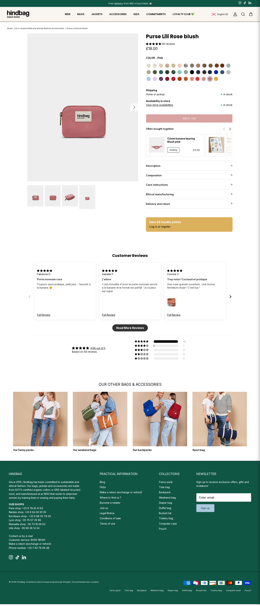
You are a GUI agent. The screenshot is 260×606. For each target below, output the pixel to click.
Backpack (165, 492)
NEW (67, 14)
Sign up (205, 508)
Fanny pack (166, 481)
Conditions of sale (110, 518)
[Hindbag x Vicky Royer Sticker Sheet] (216, 145)
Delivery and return (158, 203)
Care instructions (157, 184)
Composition (154, 175)
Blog (102, 481)
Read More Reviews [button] (130, 328)
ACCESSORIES (118, 14)
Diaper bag (165, 502)
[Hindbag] (18, 14)
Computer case (168, 523)
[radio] (148, 65)
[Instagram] (240, 2)
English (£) (222, 14)
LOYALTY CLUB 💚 (183, 14)
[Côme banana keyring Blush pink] (156, 145)
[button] (154, 43)
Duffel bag (165, 508)
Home (10, 28)
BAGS (80, 14)
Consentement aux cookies (85, 582)
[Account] (234, 14)
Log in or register (160, 226)
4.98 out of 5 (97, 348)
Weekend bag (167, 497)
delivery (118, 3)
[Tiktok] (245, 2)
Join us (104, 508)
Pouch (162, 528)
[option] (82, 107)
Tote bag (164, 487)
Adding (173, 150)
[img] (44, 270)
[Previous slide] (29, 297)
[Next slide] (230, 297)
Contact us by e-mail (21, 535)
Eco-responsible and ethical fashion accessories (40, 28)
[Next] (134, 107)
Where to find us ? (110, 497)
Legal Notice (107, 513)
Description (153, 165)
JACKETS (96, 14)
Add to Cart (189, 118)
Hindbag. (21, 582)
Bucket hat (165, 513)
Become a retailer (110, 502)
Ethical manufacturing (160, 194)
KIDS (136, 14)
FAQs (103, 487)
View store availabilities (159, 104)
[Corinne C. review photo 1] (171, 302)
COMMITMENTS (156, 14)
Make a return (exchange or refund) (30, 543)
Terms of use (107, 523)
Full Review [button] (43, 314)
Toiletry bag (166, 518)
